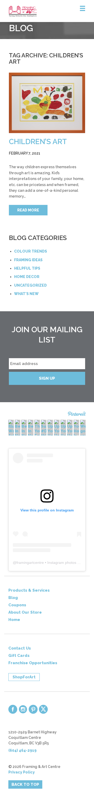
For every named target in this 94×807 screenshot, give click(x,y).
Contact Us (19, 648)
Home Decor (26, 277)
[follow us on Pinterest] (33, 709)
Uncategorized (30, 285)
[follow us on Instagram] (23, 709)
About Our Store (25, 612)
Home (14, 619)
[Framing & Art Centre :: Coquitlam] (51, 11)
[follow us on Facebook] (12, 709)
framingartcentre (30, 562)
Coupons (17, 605)
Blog (13, 597)
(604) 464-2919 (22, 750)
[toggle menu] (82, 9)
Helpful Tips (27, 268)
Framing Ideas (28, 260)
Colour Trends (30, 251)
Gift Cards (19, 655)
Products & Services (29, 590)
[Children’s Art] (47, 103)
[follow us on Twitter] (43, 709)
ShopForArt (24, 677)
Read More (28, 210)
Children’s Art (38, 141)
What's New (26, 294)
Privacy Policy (21, 772)
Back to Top (25, 784)
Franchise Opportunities (32, 663)
